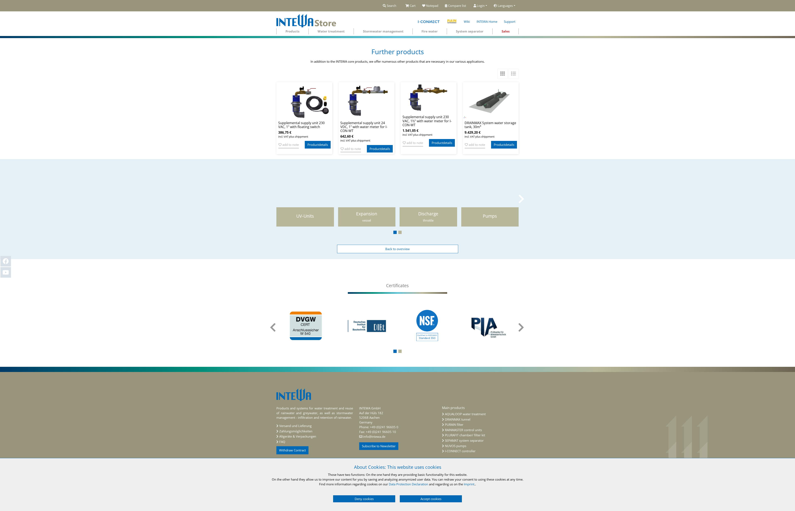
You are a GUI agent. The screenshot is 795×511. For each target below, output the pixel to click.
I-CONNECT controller (460, 451)
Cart (413, 6)
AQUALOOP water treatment (465, 414)
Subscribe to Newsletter (379, 446)
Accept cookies (430, 499)
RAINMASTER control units (463, 430)
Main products (453, 407)
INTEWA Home (487, 21)
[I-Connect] (429, 21)
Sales (506, 31)
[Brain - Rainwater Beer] (452, 21)
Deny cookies (364, 499)
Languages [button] (505, 6)
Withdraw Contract (292, 450)
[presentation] (273, 199)
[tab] (397, 285)
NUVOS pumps (455, 446)
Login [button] (481, 6)
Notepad (432, 6)
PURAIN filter (454, 424)
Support (509, 21)
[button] (395, 232)
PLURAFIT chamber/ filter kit (465, 435)
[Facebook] (5, 261)
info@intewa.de (374, 436)
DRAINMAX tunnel (457, 419)
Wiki (467, 21)
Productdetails (317, 145)
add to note (290, 145)
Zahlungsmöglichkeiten (295, 431)
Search (391, 6)
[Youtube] (5, 272)
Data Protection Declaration (408, 484)
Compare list (457, 6)
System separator (469, 31)
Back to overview (397, 249)
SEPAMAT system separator (464, 440)
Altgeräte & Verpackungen (297, 436)
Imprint (469, 484)
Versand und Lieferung (295, 426)
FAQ (282, 442)
